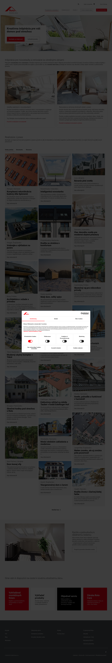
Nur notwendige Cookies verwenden (34, 348)
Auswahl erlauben (56, 348)
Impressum (25, 331)
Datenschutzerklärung (33, 331)
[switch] (47, 341)
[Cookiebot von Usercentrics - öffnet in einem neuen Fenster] (82, 313)
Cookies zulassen (78, 348)
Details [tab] (56, 318)
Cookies (40, 331)
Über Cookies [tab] (79, 318)
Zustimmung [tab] (33, 318)
